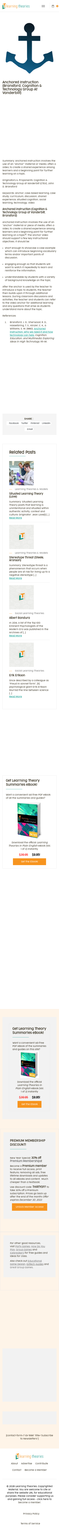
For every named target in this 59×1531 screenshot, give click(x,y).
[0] (52, 6)
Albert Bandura (19, 618)
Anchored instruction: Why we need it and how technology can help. (31, 332)
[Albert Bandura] (29, 597)
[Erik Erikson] (29, 655)
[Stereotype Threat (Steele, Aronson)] (29, 537)
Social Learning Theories (29, 613)
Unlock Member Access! (29, 1207)
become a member (29, 1502)
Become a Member (36, 1470)
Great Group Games (21, 1267)
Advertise (26, 1463)
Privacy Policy (31, 1514)
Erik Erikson (17, 675)
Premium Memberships (25, 1161)
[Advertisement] (29, 129)
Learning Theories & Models (31, 489)
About (14, 1463)
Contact (16, 1470)
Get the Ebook (29, 1104)
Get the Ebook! (29, 861)
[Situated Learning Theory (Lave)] (29, 473)
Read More (15, 518)
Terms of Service (30, 1523)
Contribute (41, 1463)
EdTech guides (35, 1264)
